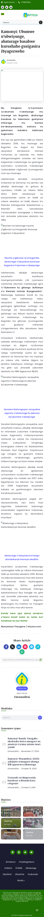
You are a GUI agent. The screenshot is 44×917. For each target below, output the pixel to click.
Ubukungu (30, 821)
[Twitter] (6, 7)
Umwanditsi (11, 60)
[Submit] (40, 22)
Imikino (29, 832)
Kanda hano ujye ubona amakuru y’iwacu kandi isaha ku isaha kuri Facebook (22, 617)
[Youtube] (10, 7)
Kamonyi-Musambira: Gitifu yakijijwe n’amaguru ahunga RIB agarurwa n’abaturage (23, 761)
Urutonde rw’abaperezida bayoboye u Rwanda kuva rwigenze (22, 780)
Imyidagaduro (10, 832)
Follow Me (22, 688)
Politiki (29, 810)
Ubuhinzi (8, 821)
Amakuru (8, 810)
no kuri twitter (20, 620)
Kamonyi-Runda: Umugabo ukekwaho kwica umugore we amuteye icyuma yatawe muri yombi (24, 742)
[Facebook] (2, 7)
